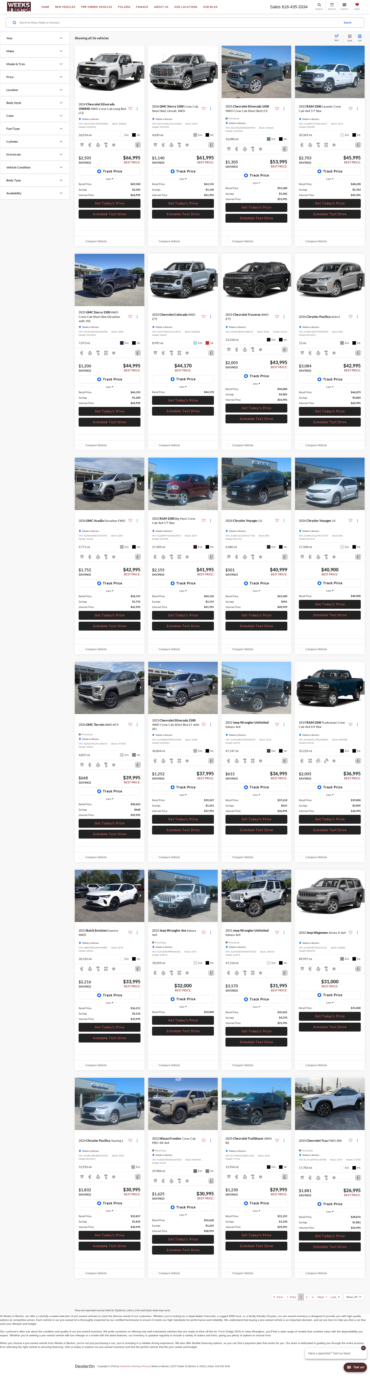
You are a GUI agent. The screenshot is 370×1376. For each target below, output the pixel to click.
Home (45, 6)
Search (347, 22)
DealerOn (125, 1366)
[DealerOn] (85, 1366)
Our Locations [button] (185, 6)
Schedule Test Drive (109, 214)
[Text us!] (355, 1368)
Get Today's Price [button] (109, 203)
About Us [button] (161, 6)
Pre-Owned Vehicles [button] (96, 6)
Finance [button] (142, 6)
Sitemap (136, 1366)
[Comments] (137, 144)
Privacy (146, 1366)
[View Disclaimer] (114, 145)
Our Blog (210, 6)
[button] (140, 72)
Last (334, 1297)
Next (321, 1297)
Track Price (112, 171)
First (279, 1297)
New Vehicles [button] (65, 6)
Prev (292, 1297)
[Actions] (137, 108)
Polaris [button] (124, 6)
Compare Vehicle (96, 241)
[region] (109, 189)
